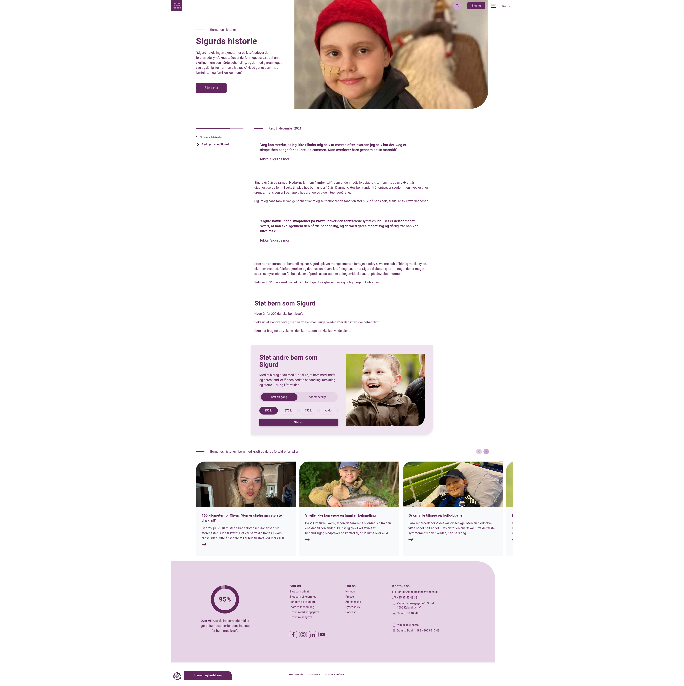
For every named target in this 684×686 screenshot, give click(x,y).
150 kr (269, 410)
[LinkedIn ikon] (312, 634)
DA (504, 6)
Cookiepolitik (314, 674)
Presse (349, 596)
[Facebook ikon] (293, 634)
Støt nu (476, 5)
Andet (328, 410)
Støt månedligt (317, 397)
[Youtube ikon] (322, 634)
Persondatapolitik (297, 674)
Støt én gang (279, 397)
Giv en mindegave (301, 617)
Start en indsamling (302, 607)
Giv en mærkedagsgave (304, 612)
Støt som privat (299, 591)
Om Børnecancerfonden (334, 674)
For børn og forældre (302, 602)
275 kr (288, 410)
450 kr (308, 410)
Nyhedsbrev (352, 607)
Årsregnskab (353, 602)
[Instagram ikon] (303, 634)
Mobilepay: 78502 (408, 625)
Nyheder (350, 591)
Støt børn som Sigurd (215, 144)
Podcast (350, 612)
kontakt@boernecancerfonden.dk (417, 592)
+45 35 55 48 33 (407, 597)
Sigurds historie (211, 137)
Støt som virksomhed (303, 596)
